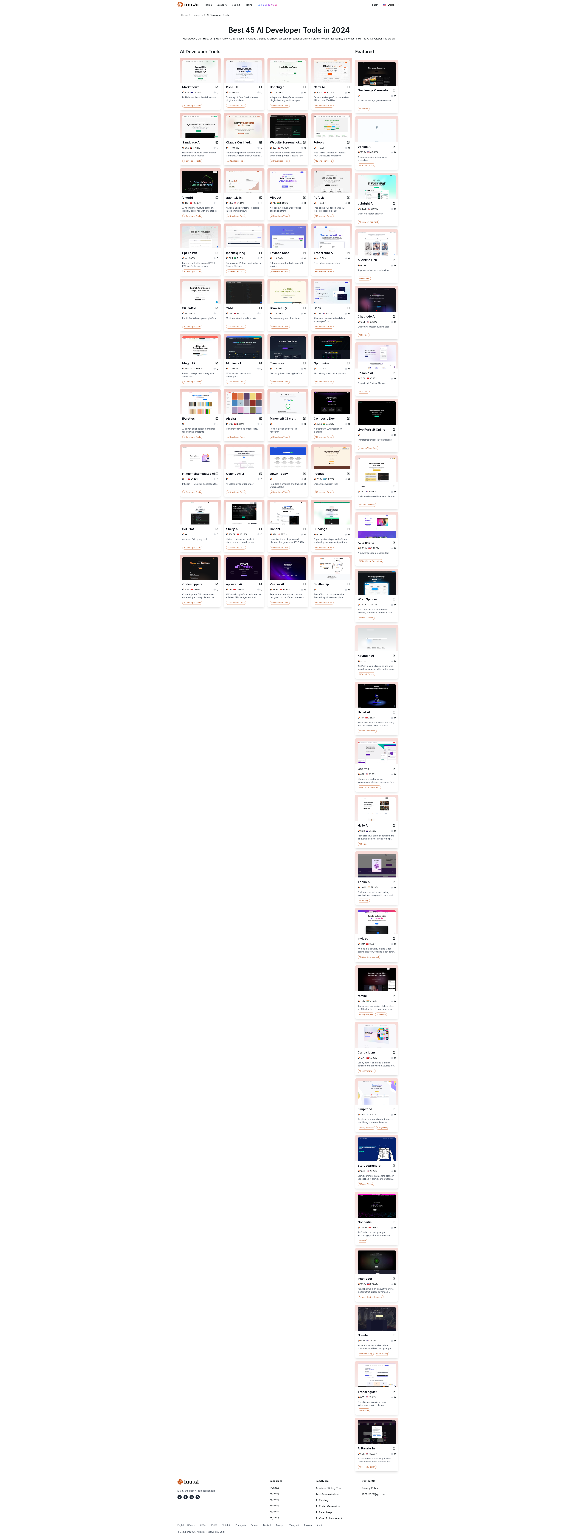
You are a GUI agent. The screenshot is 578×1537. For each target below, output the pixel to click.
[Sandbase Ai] (216, 142)
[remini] (394, 995)
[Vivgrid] (216, 197)
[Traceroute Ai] (348, 252)
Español (254, 1525)
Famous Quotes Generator (370, 1297)
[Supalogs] (348, 529)
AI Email (362, 1240)
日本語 (214, 1525)
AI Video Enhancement (369, 957)
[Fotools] (348, 142)
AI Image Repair (366, 1014)
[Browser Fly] (304, 308)
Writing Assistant (366, 1127)
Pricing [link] (248, 4)
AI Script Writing (366, 1184)
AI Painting (363, 109)
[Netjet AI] (394, 712)
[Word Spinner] (394, 599)
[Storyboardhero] (394, 1165)
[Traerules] (304, 363)
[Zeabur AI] (304, 584)
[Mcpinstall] (260, 363)
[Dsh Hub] (260, 87)
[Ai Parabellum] (394, 1448)
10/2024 (274, 1488)
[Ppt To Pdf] (216, 252)
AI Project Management (369, 787)
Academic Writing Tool (328, 1488)
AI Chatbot (363, 335)
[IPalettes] (216, 418)
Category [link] (222, 4)
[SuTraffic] (216, 308)
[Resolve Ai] (394, 373)
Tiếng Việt (294, 1525)
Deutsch (267, 1525)
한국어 (203, 1525)
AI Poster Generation (328, 1506)
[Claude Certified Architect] (260, 142)
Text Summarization (327, 1494)
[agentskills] (260, 197)
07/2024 (274, 1506)
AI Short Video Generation (370, 561)
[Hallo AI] (394, 825)
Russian (308, 1525)
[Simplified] (394, 1109)
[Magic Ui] (216, 363)
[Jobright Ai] (394, 203)
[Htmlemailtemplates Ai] (216, 473)
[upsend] (394, 486)
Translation (364, 1410)
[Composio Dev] (348, 418)
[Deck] (348, 308)
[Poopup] (348, 473)
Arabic (320, 1525)
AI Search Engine (366, 165)
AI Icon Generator (366, 1071)
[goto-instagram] (192, 1497)
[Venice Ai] (394, 146)
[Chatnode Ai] (394, 316)
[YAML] (260, 308)
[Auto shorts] (394, 542)
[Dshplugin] (304, 87)
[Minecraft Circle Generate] (304, 418)
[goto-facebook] (185, 1497)
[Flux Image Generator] (394, 90)
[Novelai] (394, 1335)
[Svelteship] (348, 584)
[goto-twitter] (179, 1497)
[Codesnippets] (216, 584)
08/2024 (274, 1500)
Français (280, 1525)
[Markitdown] (216, 87)
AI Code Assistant (367, 505)
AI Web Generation (367, 731)
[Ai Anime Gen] (394, 259)
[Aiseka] (260, 418)
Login (375, 4)
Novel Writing (382, 1354)
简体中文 (191, 1525)
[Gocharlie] (394, 1222)
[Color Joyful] (260, 473)
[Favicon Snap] (304, 252)
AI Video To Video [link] (267, 5)
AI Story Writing (365, 1354)
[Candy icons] (394, 1052)
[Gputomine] (348, 363)
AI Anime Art (364, 278)
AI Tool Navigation (367, 1467)
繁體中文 (226, 1525)
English (391, 4)
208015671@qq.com (373, 1494)
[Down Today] (304, 473)
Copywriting (382, 1127)
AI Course (363, 844)
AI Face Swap (324, 1512)
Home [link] (208, 4)
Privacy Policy (370, 1488)
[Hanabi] (304, 529)
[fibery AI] (260, 529)
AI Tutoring (363, 900)
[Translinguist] (394, 1391)
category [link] (198, 15)
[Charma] (394, 768)
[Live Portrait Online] (394, 429)
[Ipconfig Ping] (260, 252)
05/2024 (274, 1518)
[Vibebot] (304, 197)
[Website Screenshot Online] (304, 142)
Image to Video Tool (368, 448)
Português (241, 1525)
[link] (188, 4)
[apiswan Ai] (260, 584)
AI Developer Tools (192, 105)
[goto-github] (198, 1497)
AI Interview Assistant (368, 222)
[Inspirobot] (394, 1278)
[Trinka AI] (394, 881)
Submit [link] (236, 4)
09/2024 (274, 1494)
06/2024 (274, 1512)
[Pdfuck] (348, 197)
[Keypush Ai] (394, 655)
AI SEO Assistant (366, 618)
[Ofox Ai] (348, 87)
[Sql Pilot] (216, 529)
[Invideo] (394, 938)
